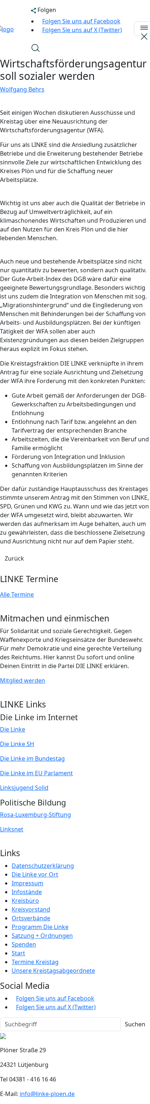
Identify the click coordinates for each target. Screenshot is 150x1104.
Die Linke (12, 729)
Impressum (27, 883)
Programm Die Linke (40, 927)
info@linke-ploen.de (47, 1094)
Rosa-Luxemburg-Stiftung (35, 815)
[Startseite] (3, 1035)
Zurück (14, 558)
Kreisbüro (25, 901)
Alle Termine (17, 594)
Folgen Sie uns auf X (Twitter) (82, 30)
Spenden (24, 944)
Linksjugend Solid (24, 788)
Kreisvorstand (31, 909)
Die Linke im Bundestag (32, 758)
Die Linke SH (17, 744)
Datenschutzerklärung (43, 866)
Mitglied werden (22, 680)
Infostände (27, 892)
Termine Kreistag (35, 962)
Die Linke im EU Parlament (36, 773)
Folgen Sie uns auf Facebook (81, 21)
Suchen (135, 1024)
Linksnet (11, 829)
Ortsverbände (31, 918)
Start (18, 953)
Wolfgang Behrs (22, 89)
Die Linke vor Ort (35, 874)
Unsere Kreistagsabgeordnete (53, 971)
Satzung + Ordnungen (42, 936)
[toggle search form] (35, 47)
